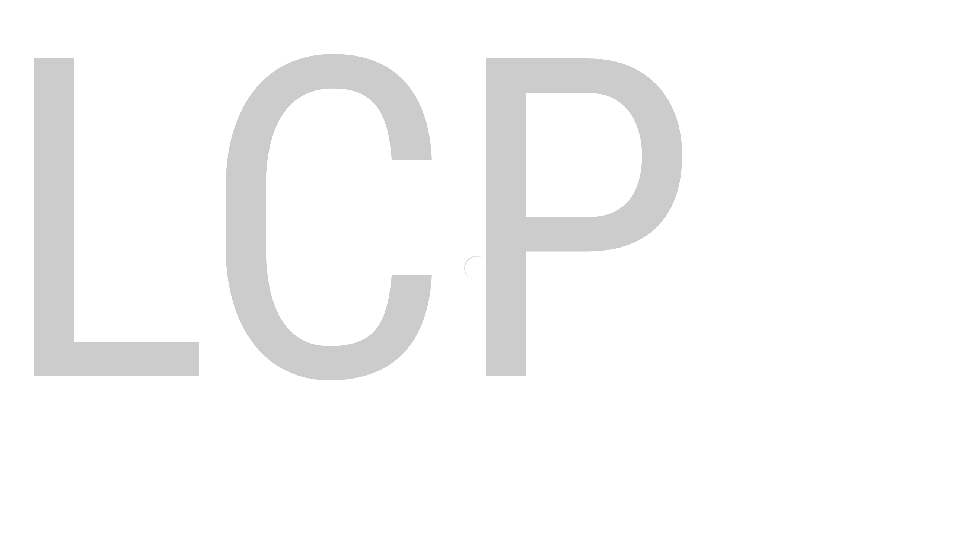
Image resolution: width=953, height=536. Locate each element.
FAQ (427, 420)
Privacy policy (564, 395)
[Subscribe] (316, 424)
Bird (506, 28)
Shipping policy (566, 420)
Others (567, 28)
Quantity (497, 122)
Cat (403, 28)
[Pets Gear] (207, 27)
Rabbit (474, 28)
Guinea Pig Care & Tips (699, 395)
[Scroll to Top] (938, 495)
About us (434, 433)
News (676, 420)
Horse (538, 28)
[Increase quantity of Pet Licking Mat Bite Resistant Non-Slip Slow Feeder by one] (525, 140)
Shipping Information (450, 408)
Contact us (436, 395)
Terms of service (567, 433)
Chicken (437, 28)
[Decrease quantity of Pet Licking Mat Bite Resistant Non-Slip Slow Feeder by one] (494, 140)
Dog (376, 28)
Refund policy (564, 408)
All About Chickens (693, 408)
